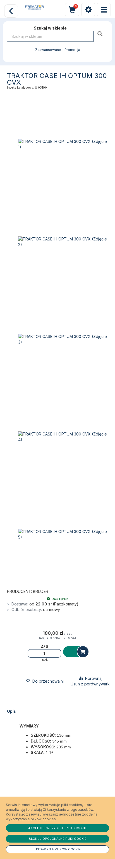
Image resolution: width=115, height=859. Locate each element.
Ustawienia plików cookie (58, 849)
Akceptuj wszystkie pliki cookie (57, 828)
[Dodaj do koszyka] (75, 651)
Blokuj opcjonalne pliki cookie (58, 839)
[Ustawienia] (88, 9)
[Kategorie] (104, 9)
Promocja (72, 50)
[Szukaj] (100, 33)
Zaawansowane (48, 50)
